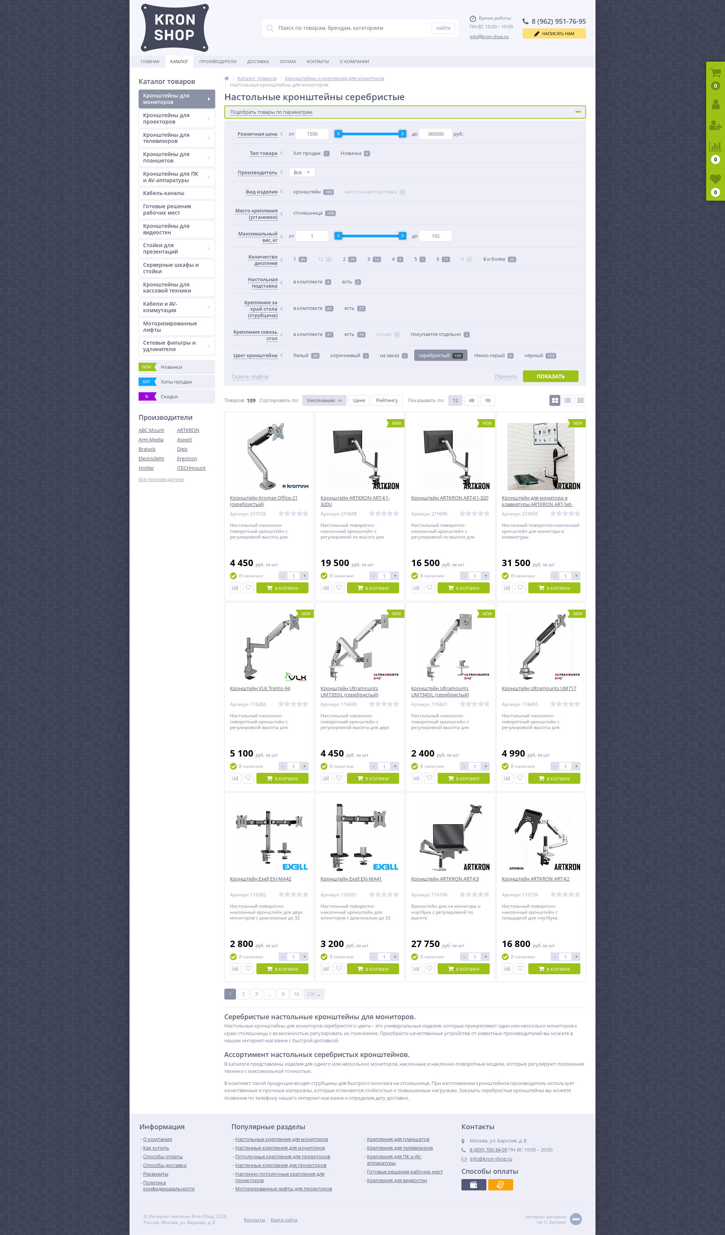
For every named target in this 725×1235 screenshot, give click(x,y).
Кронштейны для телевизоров (166, 138)
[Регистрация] (715, 125)
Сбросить (506, 376)
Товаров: (234, 400)
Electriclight (151, 458)
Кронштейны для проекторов (166, 118)
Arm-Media (151, 439)
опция (387, 334)
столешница (313, 212)
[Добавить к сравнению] (235, 587)
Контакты (318, 61)
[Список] (567, 400)
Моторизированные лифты (170, 326)
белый (305, 355)
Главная (150, 61)
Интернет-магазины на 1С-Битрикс (546, 1219)
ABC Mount (151, 430)
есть (350, 281)
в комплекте (311, 281)
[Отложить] (248, 587)
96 (488, 400)
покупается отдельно (439, 334)
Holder (146, 467)
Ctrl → (314, 993)
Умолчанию (321, 400)
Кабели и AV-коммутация (160, 307)
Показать (551, 376)
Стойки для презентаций (160, 248)
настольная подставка (374, 191)
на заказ (393, 355)
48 (471, 400)
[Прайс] (580, 400)
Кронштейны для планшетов (166, 157)
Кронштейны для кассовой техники (167, 287)
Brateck (147, 449)
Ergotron (187, 458)
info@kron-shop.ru (489, 36)
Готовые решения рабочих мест (167, 209)
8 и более (498, 258)
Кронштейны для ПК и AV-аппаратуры (170, 177)
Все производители (161, 479)
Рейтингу (387, 400)
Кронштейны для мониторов (166, 98)
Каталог (179, 61)
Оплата (288, 61)
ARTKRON (188, 430)
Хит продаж (310, 153)
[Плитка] (554, 400)
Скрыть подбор (250, 376)
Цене (359, 400)
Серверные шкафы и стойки (171, 268)
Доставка (258, 61)
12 (324, 258)
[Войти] (715, 104)
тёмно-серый (493, 355)
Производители (217, 61)
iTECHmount (191, 467)
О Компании (354, 61)
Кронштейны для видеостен (166, 229)
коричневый (348, 355)
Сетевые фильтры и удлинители (169, 346)
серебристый (440, 355)
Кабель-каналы (163, 193)
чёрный (539, 355)
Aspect (184, 439)
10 (296, 993)
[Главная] (226, 78)
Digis (182, 449)
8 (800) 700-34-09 (488, 1149)
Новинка (354, 153)
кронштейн (312, 191)
